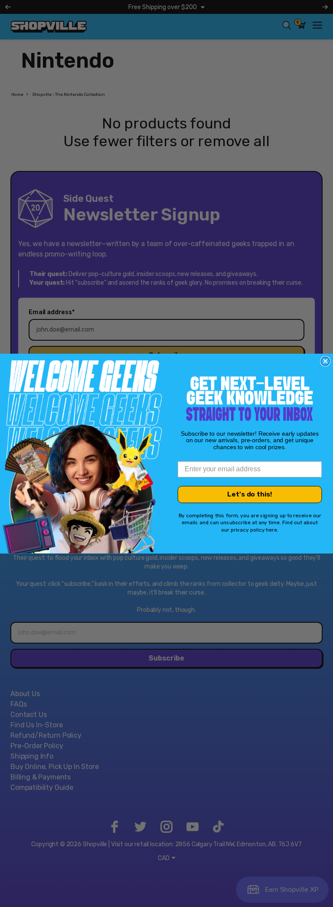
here (271, 530)
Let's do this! (249, 494)
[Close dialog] (325, 361)
